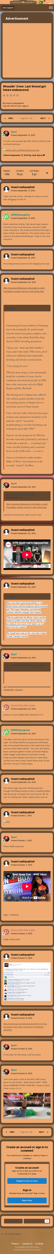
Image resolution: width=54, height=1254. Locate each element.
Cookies (39, 1243)
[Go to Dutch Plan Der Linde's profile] (6, 707)
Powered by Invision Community (27, 1250)
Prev (10, 118)
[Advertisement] (27, 50)
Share (14, 1221)
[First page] (5, 118)
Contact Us (27, 1243)
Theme (14, 1243)
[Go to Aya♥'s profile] (6, 133)
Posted (23, 135)
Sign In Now (27, 1200)
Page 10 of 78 (26, 118)
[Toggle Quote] (7, 308)
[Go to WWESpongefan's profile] (6, 216)
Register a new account (27, 1181)
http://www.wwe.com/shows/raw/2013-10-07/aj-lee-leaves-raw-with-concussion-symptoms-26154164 (25, 1027)
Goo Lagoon (23, 106)
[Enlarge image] (21, 150)
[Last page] (49, 118)
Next (43, 118)
